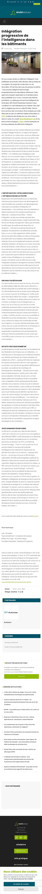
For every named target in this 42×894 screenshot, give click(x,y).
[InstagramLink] (34, 2)
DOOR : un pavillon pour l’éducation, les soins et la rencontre (21, 711)
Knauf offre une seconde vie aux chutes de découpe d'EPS (19, 750)
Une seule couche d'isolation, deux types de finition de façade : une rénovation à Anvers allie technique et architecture (20, 741)
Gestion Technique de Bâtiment (13, 647)
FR (21, 2)
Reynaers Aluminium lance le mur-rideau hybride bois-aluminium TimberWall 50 (19, 718)
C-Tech (20, 122)
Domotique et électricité (11, 642)
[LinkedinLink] (31, 2)
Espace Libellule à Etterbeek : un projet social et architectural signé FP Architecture (20, 768)
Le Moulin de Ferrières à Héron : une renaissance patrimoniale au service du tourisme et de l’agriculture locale (19, 759)
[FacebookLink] (29, 2)
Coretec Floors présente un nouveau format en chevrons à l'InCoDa (21, 733)
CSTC (4, 116)
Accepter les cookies (21, 884)
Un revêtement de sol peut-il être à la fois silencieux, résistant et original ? (19, 726)
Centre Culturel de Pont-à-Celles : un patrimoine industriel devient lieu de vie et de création (21, 702)
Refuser (21, 889)
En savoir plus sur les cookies (22, 879)
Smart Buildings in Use (28, 119)
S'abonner (21, 676)
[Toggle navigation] (4, 22)
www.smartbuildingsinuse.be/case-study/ (16, 582)
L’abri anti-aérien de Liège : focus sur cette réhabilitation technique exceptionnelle (20, 693)
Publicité (37, 4)
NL (18, 2)
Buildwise (7, 622)
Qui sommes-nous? (21, 865)
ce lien (36, 516)
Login (25, 2)
